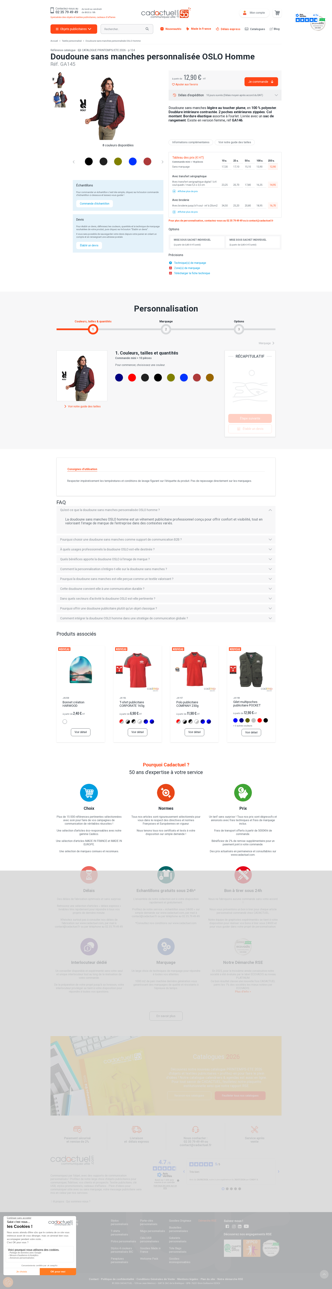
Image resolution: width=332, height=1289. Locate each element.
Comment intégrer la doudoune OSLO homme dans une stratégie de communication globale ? (124, 618)
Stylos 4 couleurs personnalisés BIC (122, 1250)
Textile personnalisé (72, 41)
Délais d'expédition (220, 95)
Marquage (265, 343)
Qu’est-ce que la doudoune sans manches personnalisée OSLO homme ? (110, 510)
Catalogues (257, 29)
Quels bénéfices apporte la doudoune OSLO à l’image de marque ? (105, 559)
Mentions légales (187, 1279)
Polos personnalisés (123, 1241)
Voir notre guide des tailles (234, 142)
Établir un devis (89, 245)
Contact (94, 1279)
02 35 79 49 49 (234, 220)
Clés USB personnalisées (149, 1239)
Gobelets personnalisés (177, 1239)
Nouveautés (173, 28)
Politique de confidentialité (117, 1279)
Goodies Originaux (180, 1220)
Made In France (201, 28)
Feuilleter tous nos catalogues (240, 1095)
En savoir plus (166, 1016)
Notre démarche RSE (230, 1279)
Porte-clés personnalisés (148, 1222)
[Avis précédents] (183, 1171)
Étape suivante (250, 418)
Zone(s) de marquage (187, 268)
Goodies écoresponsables (179, 1260)
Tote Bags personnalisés (177, 1250)
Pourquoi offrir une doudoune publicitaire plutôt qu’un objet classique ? (108, 608)
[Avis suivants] (278, 1171)
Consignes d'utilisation (82, 469)
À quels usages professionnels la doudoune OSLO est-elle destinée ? (107, 549)
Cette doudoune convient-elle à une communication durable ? (102, 589)
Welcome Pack (149, 1258)
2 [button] (166, 329)
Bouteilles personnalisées (178, 1229)
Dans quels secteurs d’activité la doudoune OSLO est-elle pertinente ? (107, 598)
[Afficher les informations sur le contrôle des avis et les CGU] (178, 1180)
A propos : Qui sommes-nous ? (71, 1201)
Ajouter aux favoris (186, 84)
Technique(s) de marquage (190, 263)
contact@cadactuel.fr (260, 220)
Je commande (258, 81)
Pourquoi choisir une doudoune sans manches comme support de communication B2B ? (121, 539)
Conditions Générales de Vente (155, 1279)
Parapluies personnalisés (119, 1260)
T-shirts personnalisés (119, 1232)
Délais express (230, 29)
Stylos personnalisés (119, 1222)
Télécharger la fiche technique (192, 273)
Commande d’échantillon (94, 203)
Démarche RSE (207, 1220)
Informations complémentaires (190, 142)
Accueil (54, 41)
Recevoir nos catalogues (189, 1095)
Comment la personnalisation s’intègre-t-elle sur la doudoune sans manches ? (113, 569)
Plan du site (208, 1279)
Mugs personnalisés (152, 1231)
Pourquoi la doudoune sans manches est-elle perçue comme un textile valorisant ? (116, 579)
